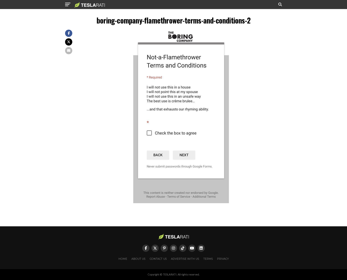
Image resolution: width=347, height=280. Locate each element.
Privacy (223, 258)
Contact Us (158, 258)
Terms (208, 258)
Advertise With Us (185, 258)
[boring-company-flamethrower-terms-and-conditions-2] (180, 202)
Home (122, 258)
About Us (138, 258)
